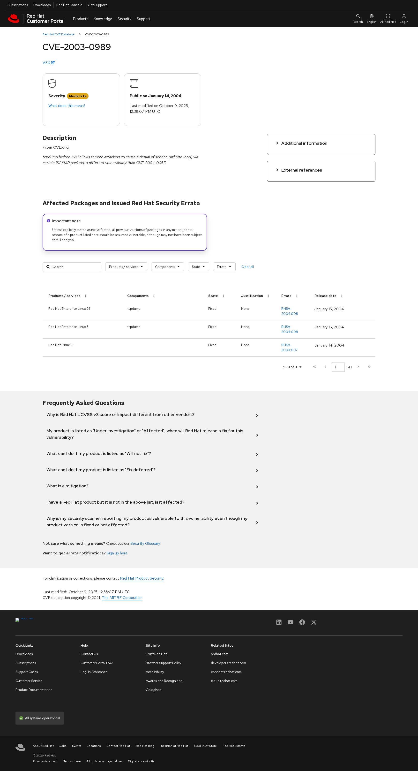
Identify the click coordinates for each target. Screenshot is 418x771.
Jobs (63, 746)
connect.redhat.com (226, 672)
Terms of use (72, 761)
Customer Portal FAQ (97, 663)
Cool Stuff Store (205, 746)
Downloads (42, 5)
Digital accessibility (141, 761)
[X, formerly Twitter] (314, 623)
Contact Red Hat (118, 746)
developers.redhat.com (228, 663)
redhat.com (219, 654)
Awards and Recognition (164, 681)
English (371, 22)
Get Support (97, 5)
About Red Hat (43, 746)
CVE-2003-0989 (97, 34)
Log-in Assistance (94, 672)
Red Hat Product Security (141, 578)
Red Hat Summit (234, 746)
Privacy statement (45, 761)
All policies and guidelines (104, 761)
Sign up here (117, 553)
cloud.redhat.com (224, 681)
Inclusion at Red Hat (174, 746)
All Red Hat (388, 22)
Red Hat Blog (145, 746)
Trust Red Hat (156, 654)
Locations (94, 746)
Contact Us (89, 654)
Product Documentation (33, 690)
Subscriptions (17, 5)
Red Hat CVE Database (59, 34)
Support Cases (26, 672)
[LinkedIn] (279, 623)
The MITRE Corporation (122, 597)
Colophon (153, 690)
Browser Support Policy (163, 663)
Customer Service (28, 681)
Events (76, 746)
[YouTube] (290, 623)
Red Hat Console (69, 5)
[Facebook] (302, 623)
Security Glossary (145, 543)
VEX (47, 62)
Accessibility (155, 672)
